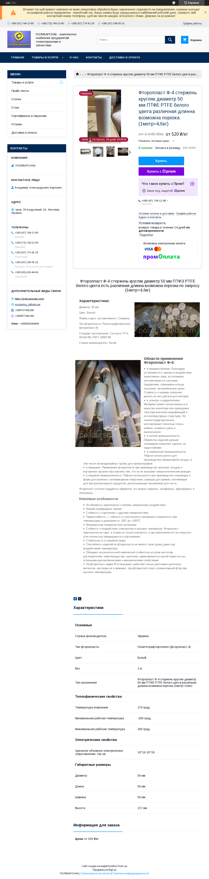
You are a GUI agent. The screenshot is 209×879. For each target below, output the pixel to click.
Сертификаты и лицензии (29, 115)
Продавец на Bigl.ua (104, 869)
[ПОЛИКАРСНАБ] (19, 47)
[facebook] (75, 599)
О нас (74, 57)
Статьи (16, 99)
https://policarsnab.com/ (29, 298)
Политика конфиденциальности (130, 873)
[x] (79, 599)
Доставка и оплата (124, 57)
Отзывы (16, 124)
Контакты (94, 57)
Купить (161, 161)
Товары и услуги (44, 57)
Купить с (154, 171)
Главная (17, 57)
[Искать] (170, 40)
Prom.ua (122, 866)
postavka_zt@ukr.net (27, 304)
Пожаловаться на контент (95, 873)
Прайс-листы (20, 90)
